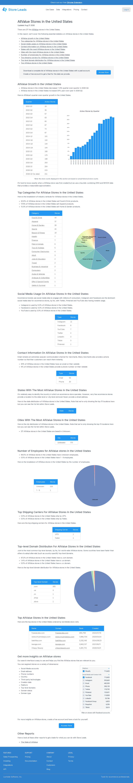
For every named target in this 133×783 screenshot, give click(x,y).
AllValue (35, 30)
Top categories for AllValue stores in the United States (42, 41)
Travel (34, 263)
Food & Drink (37, 218)
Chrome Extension (74, 2)
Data (58, 10)
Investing (6, 761)
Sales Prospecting (10, 757)
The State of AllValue (29, 742)
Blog (48, 769)
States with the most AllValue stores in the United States (43, 49)
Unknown (61, 442)
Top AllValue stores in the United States (36, 63)
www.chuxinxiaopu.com (64, 637)
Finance (35, 240)
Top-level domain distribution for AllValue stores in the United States (48, 60)
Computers (36, 270)
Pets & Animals (37, 244)
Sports (34, 229)
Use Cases (50, 10)
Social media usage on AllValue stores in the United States (44, 44)
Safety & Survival (38, 285)
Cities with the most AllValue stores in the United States (42, 52)
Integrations (66, 10)
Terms (70, 761)
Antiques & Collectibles (41, 278)
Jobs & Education (39, 259)
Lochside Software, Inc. (12, 777)
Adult (34, 255)
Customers (51, 765)
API (4, 769)
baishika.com (60, 640)
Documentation (31, 761)
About (49, 757)
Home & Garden (38, 225)
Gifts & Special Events (40, 282)
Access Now (104, 72)
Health (34, 236)
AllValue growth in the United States (35, 38)
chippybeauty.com (62, 648)
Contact (84, 10)
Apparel (35, 221)
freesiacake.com (61, 633)
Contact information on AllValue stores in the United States (44, 47)
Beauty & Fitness (38, 233)
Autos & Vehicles (38, 274)
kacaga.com (60, 644)
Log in (126, 10)
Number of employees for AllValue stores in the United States (45, 55)
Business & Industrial (40, 267)
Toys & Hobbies (38, 248)
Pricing (76, 10)
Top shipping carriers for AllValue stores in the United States (45, 58)
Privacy (71, 757)
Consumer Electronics (40, 252)
